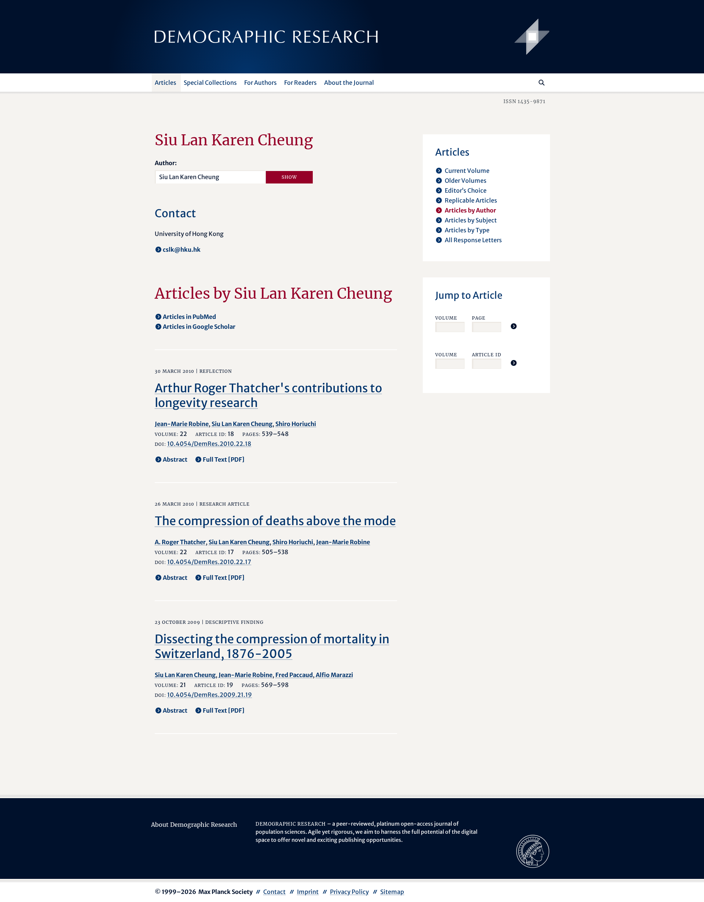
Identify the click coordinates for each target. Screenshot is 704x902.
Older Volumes (466, 180)
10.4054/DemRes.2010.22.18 (209, 443)
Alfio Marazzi (334, 675)
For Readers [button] (300, 82)
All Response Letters (473, 240)
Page (478, 318)
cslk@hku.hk (182, 249)
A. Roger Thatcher (180, 542)
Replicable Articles (471, 200)
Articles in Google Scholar (199, 326)
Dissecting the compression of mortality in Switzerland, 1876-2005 (272, 646)
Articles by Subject (471, 220)
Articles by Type (467, 230)
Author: (166, 163)
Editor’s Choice (466, 190)
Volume (446, 318)
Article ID (486, 354)
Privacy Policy (349, 891)
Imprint (308, 891)
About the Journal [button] (349, 82)
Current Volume (467, 170)
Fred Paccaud (294, 675)
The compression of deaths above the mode (275, 521)
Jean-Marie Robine (182, 424)
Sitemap (392, 891)
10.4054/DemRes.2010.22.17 (209, 561)
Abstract (175, 459)
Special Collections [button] (210, 82)
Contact (274, 891)
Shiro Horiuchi (295, 424)
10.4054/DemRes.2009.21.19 (209, 694)
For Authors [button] (260, 82)
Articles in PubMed (189, 316)
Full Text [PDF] (224, 459)
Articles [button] (165, 82)
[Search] (541, 83)
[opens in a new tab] (532, 851)
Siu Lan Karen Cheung (242, 424)
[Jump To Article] (514, 326)
